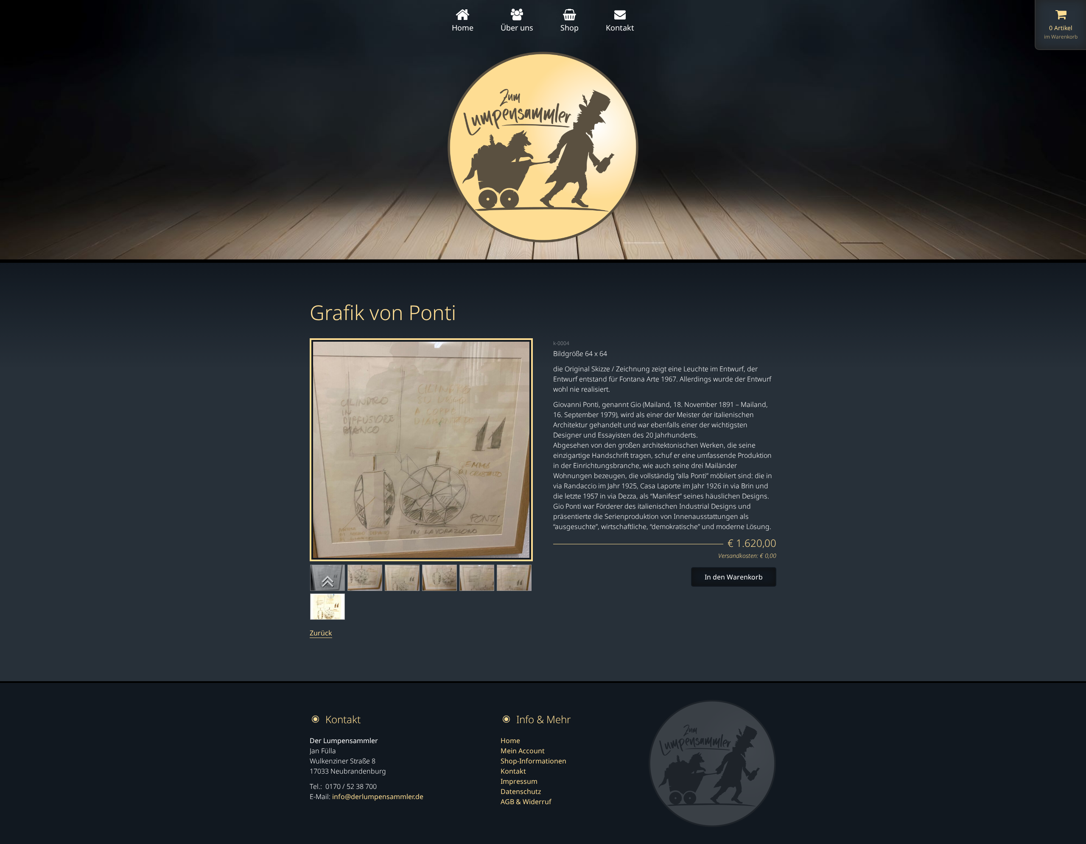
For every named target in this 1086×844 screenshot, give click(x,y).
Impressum (519, 781)
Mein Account (523, 750)
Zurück (321, 633)
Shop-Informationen (533, 761)
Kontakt (620, 27)
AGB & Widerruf (526, 801)
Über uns (517, 27)
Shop (569, 27)
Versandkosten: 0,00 (747, 556)
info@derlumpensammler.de (377, 796)
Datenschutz (521, 791)
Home (462, 27)
